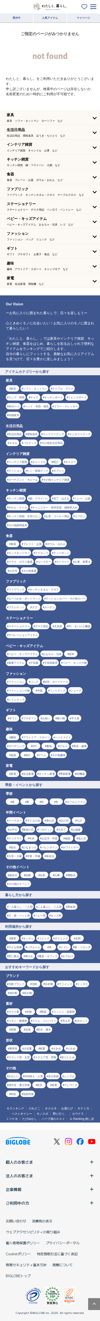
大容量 (28, 1048)
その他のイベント (19, 884)
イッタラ (82, 984)
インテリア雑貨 (17, 462)
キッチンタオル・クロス (44, 589)
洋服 (39, 690)
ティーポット (61, 553)
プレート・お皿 (32, 544)
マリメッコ (65, 984)
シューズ (76, 690)
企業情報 (13, 1189)
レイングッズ (16, 699)
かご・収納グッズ (37, 470)
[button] (50, 117)
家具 (13, 388)
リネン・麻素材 (17, 1020)
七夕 (79, 820)
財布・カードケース (56, 682)
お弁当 (13, 570)
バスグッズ (29, 443)
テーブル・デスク (63, 388)
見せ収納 (53, 1076)
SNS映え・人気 (33, 1076)
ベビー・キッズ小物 (75, 663)
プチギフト (29, 718)
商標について (62, 1264)
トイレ (65, 947)
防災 (39, 1085)
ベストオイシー (22, 1113)
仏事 (57, 875)
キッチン (28, 938)
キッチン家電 (47, 774)
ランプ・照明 (16, 397)
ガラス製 (13, 1011)
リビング (44, 938)
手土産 (75, 718)
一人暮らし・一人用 (20, 907)
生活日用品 (15, 434)
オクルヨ (51, 1108)
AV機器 (80, 774)
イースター (15, 820)
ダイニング (61, 938)
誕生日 (13, 875)
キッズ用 (56, 915)
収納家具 (13, 415)
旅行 (28, 755)
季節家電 (65, 774)
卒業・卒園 (33, 856)
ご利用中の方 (17, 1203)
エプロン (80, 516)
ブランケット (16, 607)
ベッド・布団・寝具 (37, 406)
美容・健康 (80, 746)
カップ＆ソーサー (19, 553)
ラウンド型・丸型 (19, 1057)
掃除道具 (32, 434)
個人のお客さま (19, 1162)
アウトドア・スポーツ (36, 737)
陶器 (43, 1011)
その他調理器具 (17, 525)
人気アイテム (50, 17)
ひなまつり (29, 847)
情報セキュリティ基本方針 (26, 1264)
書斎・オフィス (48, 956)
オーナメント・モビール (23, 479)
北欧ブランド (16, 984)
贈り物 (61, 718)
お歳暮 (77, 829)
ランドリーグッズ (53, 434)
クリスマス (15, 838)
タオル (13, 443)
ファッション (16, 682)
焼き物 (28, 993)
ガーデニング (16, 746)
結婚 (28, 875)
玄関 (78, 938)
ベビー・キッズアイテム (23, 654)
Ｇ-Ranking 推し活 (81, 1118)
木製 (29, 1011)
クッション (15, 470)
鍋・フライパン (39, 498)
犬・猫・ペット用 (19, 915)
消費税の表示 (42, 1220)
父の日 (65, 820)
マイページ (83, 17)
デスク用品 (41, 626)
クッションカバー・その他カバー (66, 598)
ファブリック (16, 589)
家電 (13, 774)
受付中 (17, 17)
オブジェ (58, 470)
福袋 (67, 838)
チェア (34, 397)
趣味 (13, 737)
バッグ (34, 682)
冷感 (28, 1029)
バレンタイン (50, 847)
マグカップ (41, 553)
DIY (34, 746)
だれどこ (34, 1108)
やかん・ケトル (17, 507)
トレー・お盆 (83, 498)
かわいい (13, 1076)
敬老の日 (28, 829)
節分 (13, 847)
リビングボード (77, 397)
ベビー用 (40, 915)
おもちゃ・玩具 (52, 654)
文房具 (58, 626)
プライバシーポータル (63, 1242)
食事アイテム (16, 663)
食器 (13, 544)
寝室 (13, 938)
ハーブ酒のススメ (53, 1118)
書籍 (49, 746)
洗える (66, 1020)
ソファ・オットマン (35, 388)
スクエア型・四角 (45, 1057)
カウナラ (78, 1113)
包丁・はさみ (61, 498)
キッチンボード (53, 397)
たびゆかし (29, 1118)
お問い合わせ (16, 1220)
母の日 (50, 820)
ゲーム (42, 755)
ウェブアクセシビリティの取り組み (33, 1231)
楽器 (13, 755)
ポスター (70, 462)
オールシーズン (76, 802)
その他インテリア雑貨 (56, 479)
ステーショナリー (19, 626)
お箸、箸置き (83, 561)
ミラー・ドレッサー (66, 406)
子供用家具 (51, 663)
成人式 (82, 838)
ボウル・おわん (56, 544)
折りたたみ (68, 1057)
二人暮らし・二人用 (50, 907)
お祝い (46, 718)
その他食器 (29, 570)
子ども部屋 (15, 947)
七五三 (62, 829)
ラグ (34, 607)
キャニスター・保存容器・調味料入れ (55, 507)
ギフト (13, 718)
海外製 (13, 993)
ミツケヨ (12, 1118)
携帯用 (13, 1048)
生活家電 (28, 774)
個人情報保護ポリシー (23, 1242)
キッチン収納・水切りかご (24, 516)
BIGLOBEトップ (18, 1275)
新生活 (50, 856)
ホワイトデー (71, 847)
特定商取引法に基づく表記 (57, 1253)
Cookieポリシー (18, 1253)
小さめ (71, 1048)
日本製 (49, 984)
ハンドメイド (63, 737)
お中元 (13, 829)
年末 (31, 838)
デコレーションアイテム (23, 635)
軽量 (42, 1048)
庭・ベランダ (83, 947)
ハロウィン (45, 829)
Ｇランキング (15, 1108)
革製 (13, 1029)
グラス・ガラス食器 (20, 561)
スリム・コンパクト (44, 1020)
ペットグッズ (58, 690)
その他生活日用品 (52, 443)
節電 (54, 1085)
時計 (55, 462)
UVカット (82, 1020)
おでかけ (68, 956)
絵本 (71, 654)
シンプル (69, 1076)
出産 (42, 875)
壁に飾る (13, 956)
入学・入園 (15, 856)
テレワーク (70, 1085)
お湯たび (67, 1108)
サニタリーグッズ (80, 434)
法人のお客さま (19, 1176)
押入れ (29, 956)
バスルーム (33, 947)
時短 (13, 1094)
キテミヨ (83, 1108)
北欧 (34, 984)
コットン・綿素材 (64, 1011)
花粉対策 (28, 1094)
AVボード (14, 406)
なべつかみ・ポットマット (24, 598)
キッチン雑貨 (16, 498)
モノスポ (42, 1113)
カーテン (49, 607)
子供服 (34, 663)
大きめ (57, 1048)
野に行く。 (60, 1113)
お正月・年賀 (50, 838)
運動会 (71, 875)
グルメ (63, 746)
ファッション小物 (19, 690)
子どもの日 (33, 820)
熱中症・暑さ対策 (19, 1085)
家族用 (71, 907)
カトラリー (62, 561)
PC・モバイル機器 (79, 626)
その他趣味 (59, 755)
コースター (44, 561)
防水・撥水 (44, 1029)
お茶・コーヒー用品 (58, 516)
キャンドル (39, 462)
